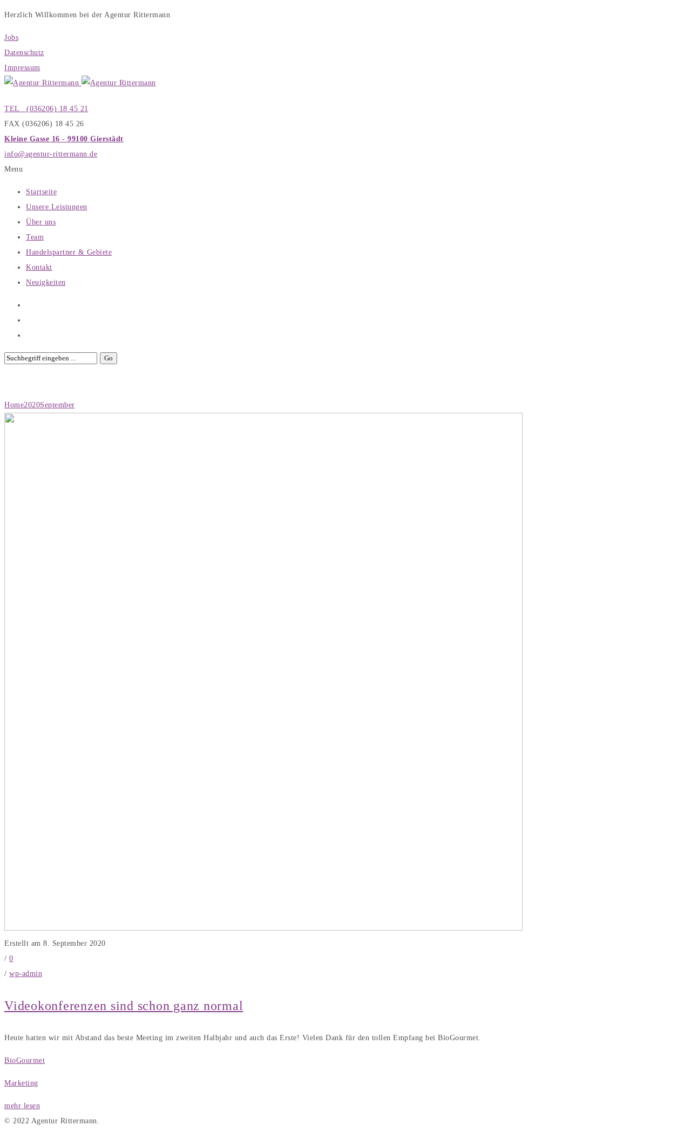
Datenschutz (24, 53)
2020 (32, 405)
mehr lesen (22, 1106)
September (57, 405)
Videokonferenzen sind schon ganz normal (123, 1006)
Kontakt (39, 267)
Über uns (41, 222)
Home (14, 405)
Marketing (21, 1083)
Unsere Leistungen (56, 207)
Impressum (22, 68)
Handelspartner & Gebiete (69, 252)
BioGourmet (24, 1060)
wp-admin (25, 974)
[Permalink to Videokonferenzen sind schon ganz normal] (263, 928)
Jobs (11, 37)
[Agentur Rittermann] (80, 83)
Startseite (41, 192)
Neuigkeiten (46, 282)
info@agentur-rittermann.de (50, 154)
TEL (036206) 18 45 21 (46, 109)
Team (35, 237)
